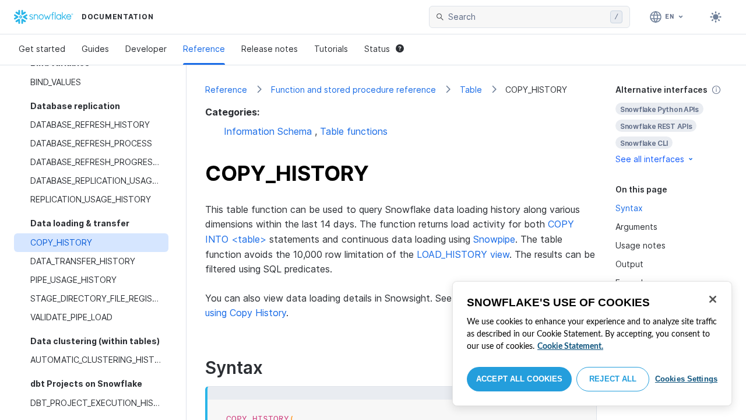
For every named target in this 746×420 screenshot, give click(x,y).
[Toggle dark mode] (715, 17)
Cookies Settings (686, 378)
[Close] (713, 299)
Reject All (612, 378)
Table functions (354, 131)
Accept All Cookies (519, 378)
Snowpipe (494, 239)
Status (377, 49)
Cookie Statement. (570, 346)
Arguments (636, 227)
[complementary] (671, 124)
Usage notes (640, 245)
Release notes (269, 49)
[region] (592, 343)
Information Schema (268, 131)
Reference (204, 49)
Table (471, 89)
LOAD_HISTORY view (463, 254)
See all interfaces (649, 159)
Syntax (629, 208)
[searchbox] (527, 16)
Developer (146, 49)
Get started (42, 49)
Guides (95, 49)
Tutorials (331, 49)
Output (629, 264)
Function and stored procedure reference (353, 89)
